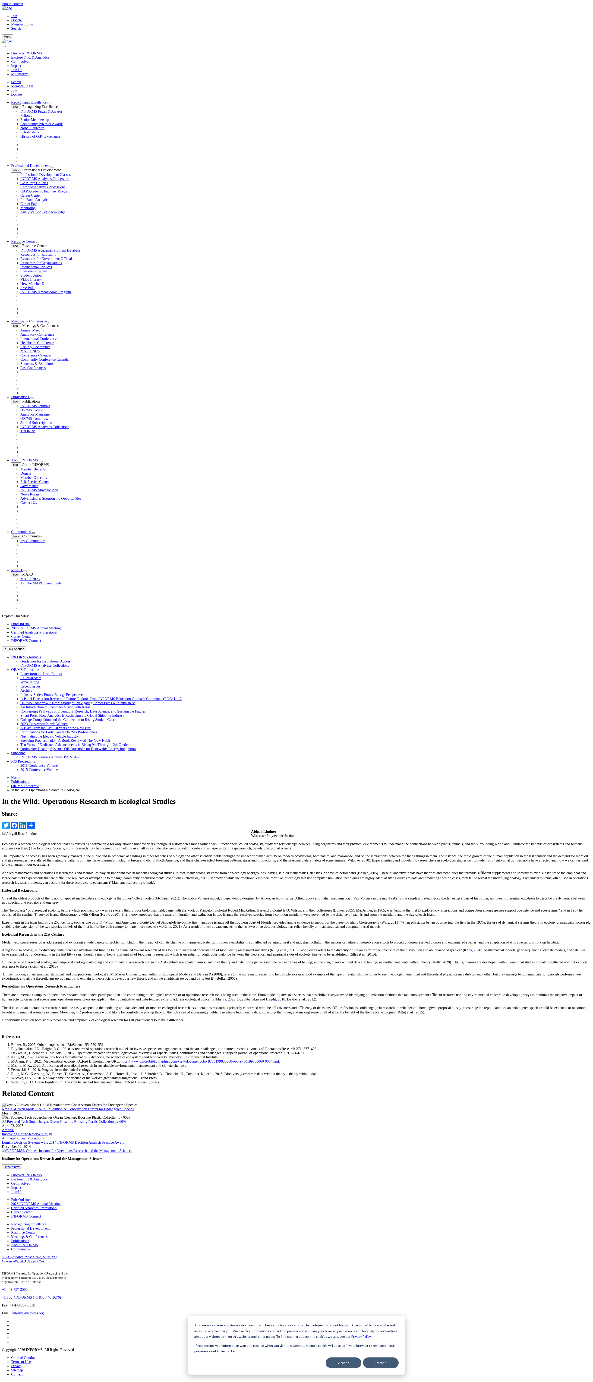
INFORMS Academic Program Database (50, 250)
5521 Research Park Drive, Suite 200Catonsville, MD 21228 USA (29, 1259)
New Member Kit (33, 284)
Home (15, 777)
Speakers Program (33, 271)
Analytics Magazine (35, 414)
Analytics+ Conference (37, 334)
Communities (21, 532)
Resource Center (23, 241)
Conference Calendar (35, 355)
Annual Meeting (32, 330)
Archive (26, 690)
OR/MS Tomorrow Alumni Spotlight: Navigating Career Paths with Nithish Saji (78, 703)
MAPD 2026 (30, 351)
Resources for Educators (38, 254)
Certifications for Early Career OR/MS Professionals (58, 732)
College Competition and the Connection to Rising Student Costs (67, 720)
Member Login (22, 24)
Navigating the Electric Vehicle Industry (49, 736)
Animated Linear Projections (23, 1138)
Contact (16, 1374)
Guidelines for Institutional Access (45, 661)
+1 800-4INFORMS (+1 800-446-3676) (31, 1297)
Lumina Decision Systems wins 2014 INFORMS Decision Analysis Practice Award (63, 1142)
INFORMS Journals (35, 406)
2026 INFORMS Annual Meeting (36, 628)
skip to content (12, 4)
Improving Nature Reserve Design (27, 1134)
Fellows (26, 115)
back (16, 107)
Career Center (30, 195)
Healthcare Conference (37, 343)
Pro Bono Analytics (34, 200)
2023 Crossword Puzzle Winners (44, 724)
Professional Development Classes (45, 175)
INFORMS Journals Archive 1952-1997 (49, 757)
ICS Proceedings (23, 761)
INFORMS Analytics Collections (44, 427)
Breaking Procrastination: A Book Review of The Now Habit (65, 740)
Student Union (31, 275)
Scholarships (29, 132)
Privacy (16, 1366)
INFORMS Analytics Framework (44, 179)
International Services (36, 267)
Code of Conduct (23, 1358)
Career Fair (28, 204)
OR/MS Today (31, 410)
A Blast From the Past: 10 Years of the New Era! (55, 728)
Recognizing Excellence (29, 102)
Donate (16, 20)
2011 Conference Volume (39, 765)
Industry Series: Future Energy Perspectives (52, 695)
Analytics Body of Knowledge (42, 212)
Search (16, 82)
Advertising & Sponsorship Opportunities (50, 498)
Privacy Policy (361, 1336)
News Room (29, 494)
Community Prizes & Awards (41, 124)
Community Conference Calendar (45, 359)
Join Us (16, 70)
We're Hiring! (30, 682)
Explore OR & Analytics (29, 1179)
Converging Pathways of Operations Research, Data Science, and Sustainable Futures (83, 711)
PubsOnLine (20, 624)
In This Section (14, 649)
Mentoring (28, 208)
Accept (343, 1363)
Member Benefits (33, 469)
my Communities (32, 541)
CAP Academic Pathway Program (45, 191)
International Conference (38, 339)
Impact (16, 66)
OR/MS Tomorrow (34, 418)
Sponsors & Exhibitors (37, 364)
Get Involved (20, 61)
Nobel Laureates (32, 128)
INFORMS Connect (26, 641)
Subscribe (18, 753)
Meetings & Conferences (29, 321)
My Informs (19, 74)
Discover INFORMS (26, 53)
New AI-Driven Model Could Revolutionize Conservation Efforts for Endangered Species (68, 1109)
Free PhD (27, 288)
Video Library (30, 279)
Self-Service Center (34, 482)
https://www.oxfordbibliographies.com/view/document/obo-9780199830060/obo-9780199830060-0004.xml (200, 1061)
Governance (29, 486)
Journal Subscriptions (36, 423)
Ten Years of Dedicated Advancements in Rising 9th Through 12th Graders (75, 745)
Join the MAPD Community (41, 583)
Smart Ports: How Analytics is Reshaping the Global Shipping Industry (72, 715)
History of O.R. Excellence (40, 136)
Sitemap (17, 1370)
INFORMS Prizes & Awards (41, 111)
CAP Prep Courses (34, 183)
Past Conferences (33, 368)
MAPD (17, 570)
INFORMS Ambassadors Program (45, 292)
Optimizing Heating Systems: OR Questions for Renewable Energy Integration (78, 749)
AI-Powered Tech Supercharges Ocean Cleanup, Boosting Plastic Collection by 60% (64, 1121)
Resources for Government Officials (46, 259)
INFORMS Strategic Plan (39, 490)
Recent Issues (30, 686)
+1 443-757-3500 (15, 1289)
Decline (380, 1363)
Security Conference (35, 347)
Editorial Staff (30, 678)
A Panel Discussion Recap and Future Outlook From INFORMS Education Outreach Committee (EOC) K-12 (101, 699)
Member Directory (33, 478)
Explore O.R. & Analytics (30, 57)
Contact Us (28, 503)
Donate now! (12, 1167)
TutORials (27, 431)
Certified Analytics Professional (43, 187)
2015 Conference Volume (39, 770)
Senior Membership (34, 120)
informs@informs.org (28, 1313)
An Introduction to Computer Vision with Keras (55, 707)
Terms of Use (21, 1362)
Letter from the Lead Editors (41, 674)
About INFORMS (25, 460)
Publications (20, 397)
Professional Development (30, 165)
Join (14, 16)
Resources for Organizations (41, 263)
